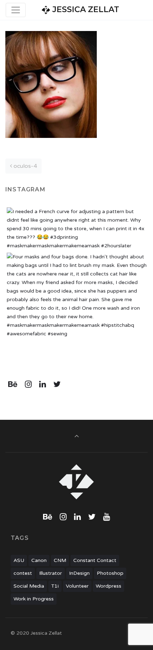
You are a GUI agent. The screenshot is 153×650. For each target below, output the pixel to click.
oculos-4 (24, 166)
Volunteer (77, 586)
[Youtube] (106, 517)
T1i (55, 586)
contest (23, 573)
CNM (60, 560)
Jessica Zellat (84, 9)
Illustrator (50, 573)
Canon (39, 560)
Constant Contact (94, 560)
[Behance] (13, 384)
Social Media (29, 586)
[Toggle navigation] (16, 10)
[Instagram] (28, 384)
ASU (19, 560)
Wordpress (108, 586)
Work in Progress (34, 599)
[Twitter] (57, 384)
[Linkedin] (42, 384)
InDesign (79, 573)
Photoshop (110, 573)
